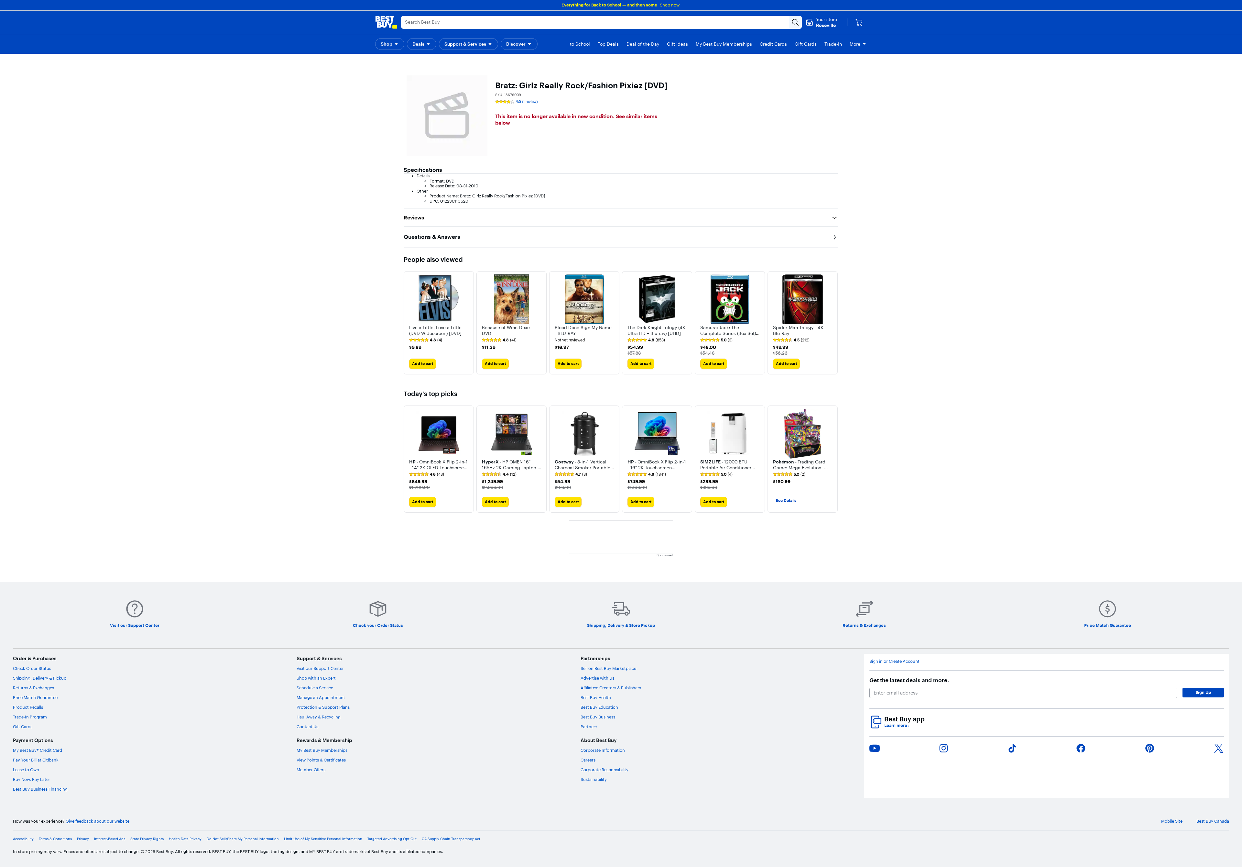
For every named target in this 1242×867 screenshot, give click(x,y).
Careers (588, 759)
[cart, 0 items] (859, 22)
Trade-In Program (30, 716)
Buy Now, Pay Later (31, 779)
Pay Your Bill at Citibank (36, 759)
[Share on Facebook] (1081, 748)
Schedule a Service (315, 687)
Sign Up (1203, 692)
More (855, 44)
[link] (425, 340)
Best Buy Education (599, 707)
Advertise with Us (597, 678)
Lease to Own (26, 769)
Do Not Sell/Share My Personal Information (243, 839)
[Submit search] (795, 22)
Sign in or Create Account (894, 661)
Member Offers (311, 769)
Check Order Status (32, 668)
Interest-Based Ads (109, 839)
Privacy (83, 839)
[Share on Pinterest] (1150, 748)
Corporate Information (603, 750)
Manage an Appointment (321, 697)
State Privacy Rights (147, 839)
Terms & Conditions (55, 839)
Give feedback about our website (97, 821)
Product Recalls (28, 707)
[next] (833, 322)
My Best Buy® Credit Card (37, 750)
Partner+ (589, 726)
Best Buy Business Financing (40, 789)
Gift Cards (22, 726)
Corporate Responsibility (604, 769)
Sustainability (594, 779)
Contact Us (307, 726)
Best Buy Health (596, 697)
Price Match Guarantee (35, 697)
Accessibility (23, 839)
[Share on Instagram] (943, 748)
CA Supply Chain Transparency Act (451, 839)
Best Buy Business (598, 716)
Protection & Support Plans (323, 707)
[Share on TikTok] (1012, 748)
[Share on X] (1219, 748)
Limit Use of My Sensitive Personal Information (323, 839)
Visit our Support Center (320, 668)
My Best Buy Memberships (322, 750)
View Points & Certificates (321, 759)
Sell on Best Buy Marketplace (608, 668)
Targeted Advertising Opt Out (392, 839)
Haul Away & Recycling (319, 716)
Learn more (897, 725)
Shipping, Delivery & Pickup (39, 678)
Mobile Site (1171, 821)
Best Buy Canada (1212, 821)
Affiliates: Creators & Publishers (611, 687)
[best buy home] (386, 22)
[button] (389, 44)
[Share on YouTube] (874, 748)
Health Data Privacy (185, 839)
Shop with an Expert (316, 678)
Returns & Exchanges (33, 687)
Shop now (670, 4)
